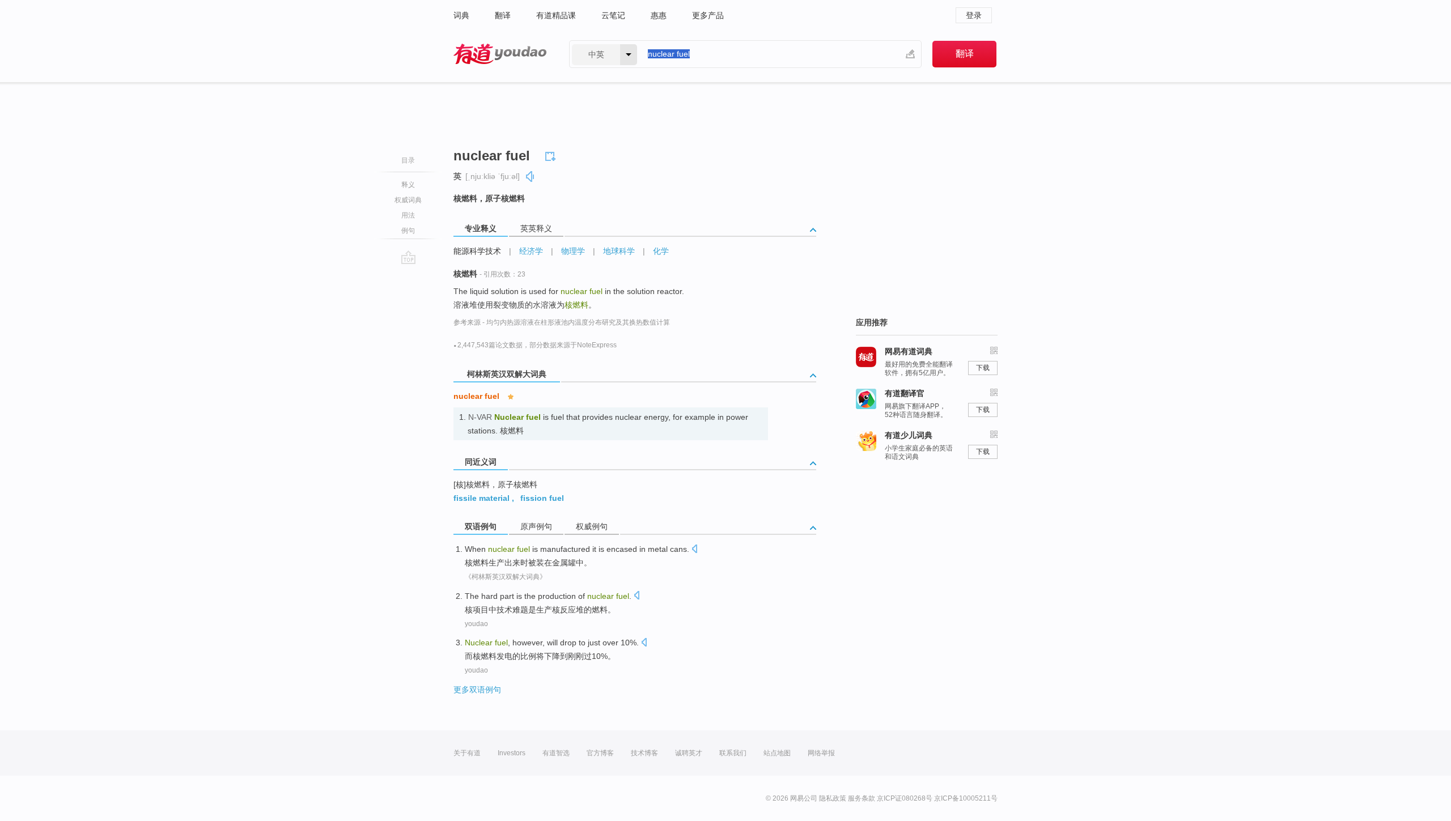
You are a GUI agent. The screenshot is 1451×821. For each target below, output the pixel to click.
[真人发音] (530, 176)
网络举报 (821, 753)
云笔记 (613, 15)
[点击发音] (694, 550)
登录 (974, 15)
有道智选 (556, 753)
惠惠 (659, 15)
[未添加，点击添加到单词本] (552, 154)
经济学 (531, 251)
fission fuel (542, 498)
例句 (408, 231)
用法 (408, 215)
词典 (461, 15)
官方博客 (600, 753)
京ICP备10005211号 (966, 798)
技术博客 (644, 753)
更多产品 (708, 15)
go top (408, 257)
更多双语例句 (477, 689)
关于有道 (467, 753)
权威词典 (408, 200)
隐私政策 (832, 798)
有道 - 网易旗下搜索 (499, 54)
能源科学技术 (477, 251)
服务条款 (861, 798)
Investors (511, 753)
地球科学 (619, 251)
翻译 (503, 15)
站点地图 (777, 753)
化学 (661, 251)
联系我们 (732, 753)
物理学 (573, 251)
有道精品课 (556, 15)
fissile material (481, 498)
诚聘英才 (688, 753)
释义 (408, 185)
